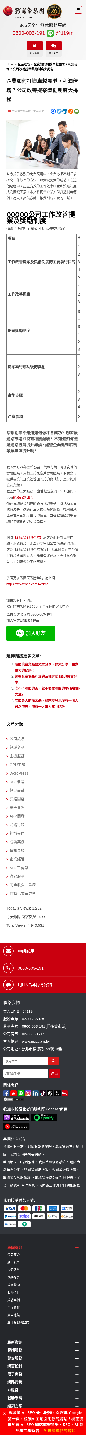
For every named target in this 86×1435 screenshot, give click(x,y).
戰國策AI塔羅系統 (52, 1162)
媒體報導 (13, 1270)
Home (10, 64)
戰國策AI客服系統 (17, 1177)
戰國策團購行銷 (36, 1170)
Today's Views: (19, 908)
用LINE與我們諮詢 (35, 985)
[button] (43, 1248)
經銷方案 (14, 1406)
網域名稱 (17, 747)
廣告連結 (13, 1315)
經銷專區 (17, 833)
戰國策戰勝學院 (21, 111)
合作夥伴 (13, 1307)
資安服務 (17, 876)
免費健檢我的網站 (59, 1431)
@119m (63, 33)
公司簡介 (13, 1255)
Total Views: (17, 925)
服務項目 (13, 1292)
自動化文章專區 (23, 894)
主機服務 (17, 756)
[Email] (76, 111)
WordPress (19, 773)
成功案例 (17, 842)
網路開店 (17, 799)
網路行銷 (17, 825)
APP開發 (17, 816)
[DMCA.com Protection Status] (43, 1099)
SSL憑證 (17, 782)
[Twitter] (59, 111)
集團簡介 (14, 1247)
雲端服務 (14, 1350)
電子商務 (17, 808)
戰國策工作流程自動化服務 (59, 1185)
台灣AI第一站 (13, 1146)
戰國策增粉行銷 (64, 1170)
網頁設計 (17, 790)
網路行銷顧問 (23, 497)
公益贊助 (13, 1285)
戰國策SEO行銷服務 (19, 1162)
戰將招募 (13, 1277)
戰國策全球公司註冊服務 (54, 1177)
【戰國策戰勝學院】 (28, 538)
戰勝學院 (14, 1398)
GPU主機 (17, 765)
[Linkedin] (64, 111)
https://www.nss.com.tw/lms (27, 584)
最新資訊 (14, 1342)
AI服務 (12, 1390)
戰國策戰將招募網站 (26, 1154)
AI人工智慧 (19, 868)
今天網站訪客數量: (22, 917)
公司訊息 (17, 739)
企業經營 (24, 64)
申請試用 (26, 951)
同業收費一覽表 (23, 885)
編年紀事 (13, 1262)
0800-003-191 (29, 33)
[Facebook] (53, 111)
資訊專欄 (17, 851)
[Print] (70, 111)
